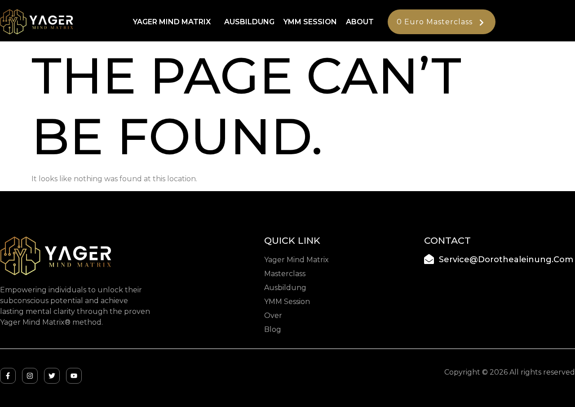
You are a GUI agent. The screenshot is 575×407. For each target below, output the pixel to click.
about (360, 22)
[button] (174, 22)
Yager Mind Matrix (172, 22)
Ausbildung (249, 22)
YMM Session (310, 22)
